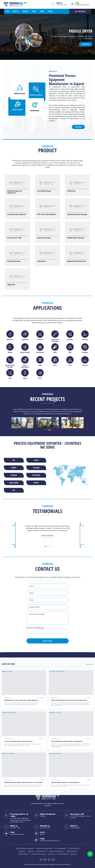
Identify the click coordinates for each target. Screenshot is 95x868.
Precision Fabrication (14, 261)
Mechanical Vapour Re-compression (25, 848)
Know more (85, 44)
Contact (50, 11)
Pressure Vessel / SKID (14, 238)
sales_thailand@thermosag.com (50, 841)
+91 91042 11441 (61, 5)
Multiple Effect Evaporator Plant (44, 848)
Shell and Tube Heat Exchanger (77, 214)
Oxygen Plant (73, 854)
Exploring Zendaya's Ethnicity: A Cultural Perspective (65, 782)
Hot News (42, 697)
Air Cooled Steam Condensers (16, 214)
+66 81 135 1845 (45, 828)
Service (34, 11)
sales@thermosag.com (82, 5)
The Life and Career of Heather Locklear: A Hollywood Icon (66, 741)
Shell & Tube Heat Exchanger (38, 854)
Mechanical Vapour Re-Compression (14, 192)
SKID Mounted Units (71, 851)
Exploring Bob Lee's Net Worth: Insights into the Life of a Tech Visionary (23, 782)
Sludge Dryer (11, 284)
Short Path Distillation (62, 854)
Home (7, 11)
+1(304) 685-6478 (75, 828)
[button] (45, 430)
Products (25, 11)
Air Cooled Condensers (73, 848)
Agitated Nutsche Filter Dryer (76, 261)
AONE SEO (67, 864)
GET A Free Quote (80, 11)
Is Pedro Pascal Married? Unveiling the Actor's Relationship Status (69, 700)
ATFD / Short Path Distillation (46, 214)
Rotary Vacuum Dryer (44, 238)
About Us (16, 11)
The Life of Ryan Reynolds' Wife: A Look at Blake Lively (18, 741)
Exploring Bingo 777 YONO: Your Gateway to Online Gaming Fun (21, 700)
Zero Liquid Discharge (44, 191)
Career (42, 11)
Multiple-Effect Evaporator (75, 238)
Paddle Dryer (71, 191)
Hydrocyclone (41, 261)
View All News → (89, 664)
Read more (78, 127)
